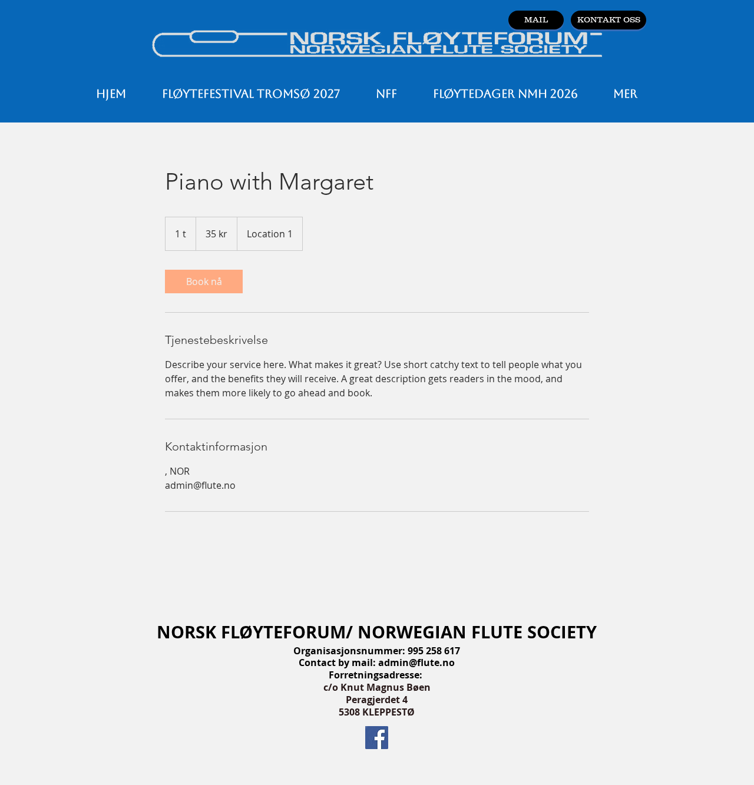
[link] (204, 281)
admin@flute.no (416, 662)
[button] (386, 93)
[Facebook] (376, 737)
